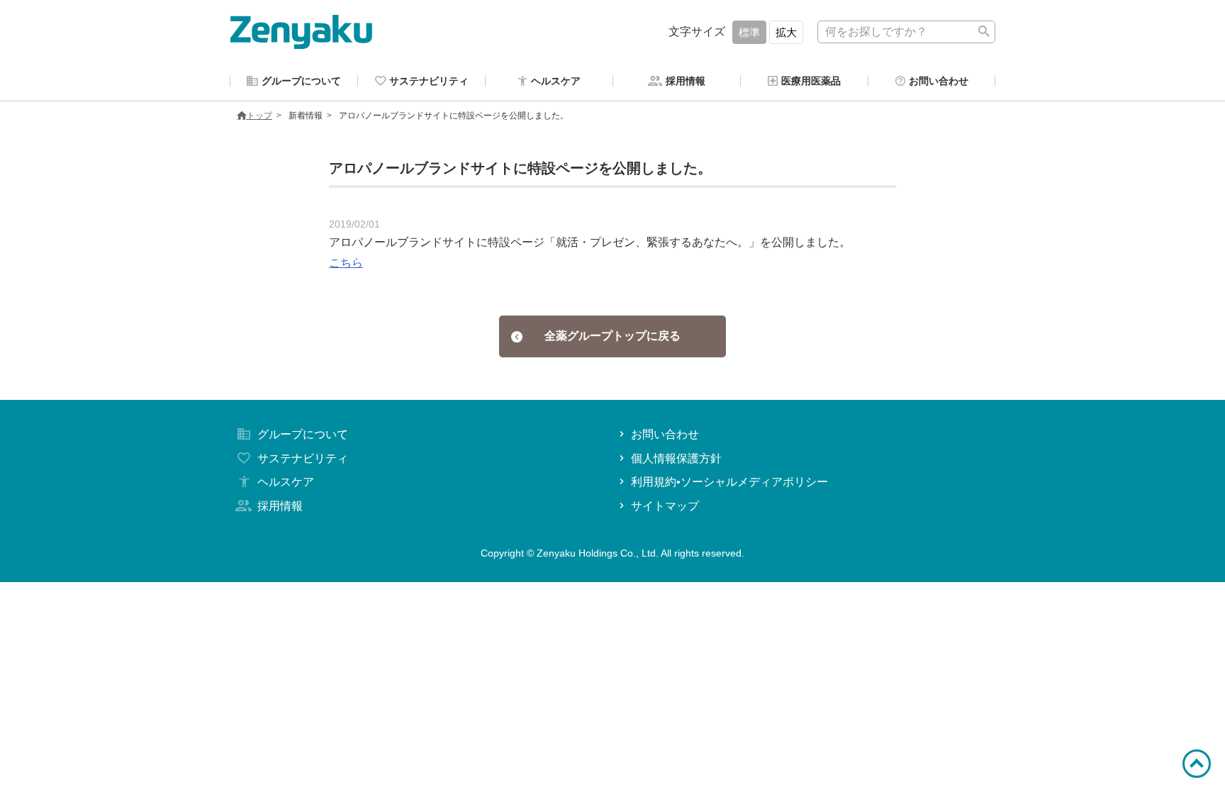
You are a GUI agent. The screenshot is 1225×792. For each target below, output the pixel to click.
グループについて (302, 434)
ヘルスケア (285, 482)
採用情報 (280, 506)
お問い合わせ (665, 434)
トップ (259, 116)
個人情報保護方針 (676, 458)
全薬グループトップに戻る (612, 336)
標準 (749, 32)
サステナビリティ (302, 458)
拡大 (786, 32)
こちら (346, 263)
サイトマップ (665, 506)
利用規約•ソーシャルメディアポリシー (729, 482)
